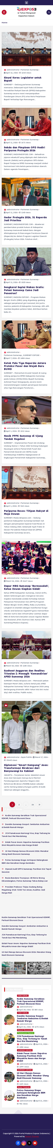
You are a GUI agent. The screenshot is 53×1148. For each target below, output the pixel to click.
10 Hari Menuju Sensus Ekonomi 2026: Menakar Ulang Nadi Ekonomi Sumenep (33, 1075)
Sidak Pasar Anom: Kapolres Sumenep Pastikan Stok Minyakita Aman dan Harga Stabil (32, 1057)
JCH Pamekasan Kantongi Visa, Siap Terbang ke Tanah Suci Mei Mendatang (32, 1038)
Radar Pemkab (24, 1087)
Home (4, 22)
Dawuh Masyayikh (25, 1030)
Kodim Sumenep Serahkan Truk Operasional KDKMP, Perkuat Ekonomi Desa (30, 1001)
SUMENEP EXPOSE (31, 355)
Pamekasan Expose (26, 1033)
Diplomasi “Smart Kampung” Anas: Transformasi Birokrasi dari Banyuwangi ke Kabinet (26, 768)
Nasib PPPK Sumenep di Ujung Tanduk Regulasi (23, 437)
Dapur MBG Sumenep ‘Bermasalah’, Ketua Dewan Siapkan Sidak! (26, 587)
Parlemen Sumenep (29, 70)
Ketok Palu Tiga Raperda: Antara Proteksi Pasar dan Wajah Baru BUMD (25, 366)
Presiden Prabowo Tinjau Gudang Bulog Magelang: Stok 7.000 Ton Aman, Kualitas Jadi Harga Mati (23, 890)
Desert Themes (32, 1136)
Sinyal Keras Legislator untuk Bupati (22, 79)
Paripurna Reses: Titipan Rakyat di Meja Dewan (26, 512)
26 (33, 804)
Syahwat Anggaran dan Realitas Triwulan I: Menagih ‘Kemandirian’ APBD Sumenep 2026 (26, 673)
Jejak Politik (26, 757)
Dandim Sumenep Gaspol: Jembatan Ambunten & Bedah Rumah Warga (32, 1018)
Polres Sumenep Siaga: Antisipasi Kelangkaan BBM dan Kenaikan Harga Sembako (31, 1094)
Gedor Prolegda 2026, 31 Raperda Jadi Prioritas (25, 219)
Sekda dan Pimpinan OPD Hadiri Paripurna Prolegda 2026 (24, 149)
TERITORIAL (23, 995)
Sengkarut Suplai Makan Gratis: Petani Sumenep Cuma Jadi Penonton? (24, 290)
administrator (13, 70)
